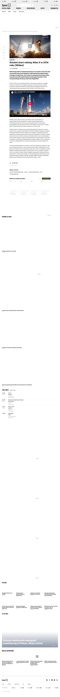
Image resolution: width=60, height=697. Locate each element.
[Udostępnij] (4, 58)
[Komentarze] (4, 49)
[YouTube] (54, 680)
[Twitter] (49, 680)
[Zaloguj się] (51, 5)
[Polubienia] (4, 46)
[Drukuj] (4, 52)
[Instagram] (57, 680)
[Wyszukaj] (31, 5)
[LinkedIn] (52, 680)
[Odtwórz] (30, 46)
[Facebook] (47, 680)
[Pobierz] (4, 55)
